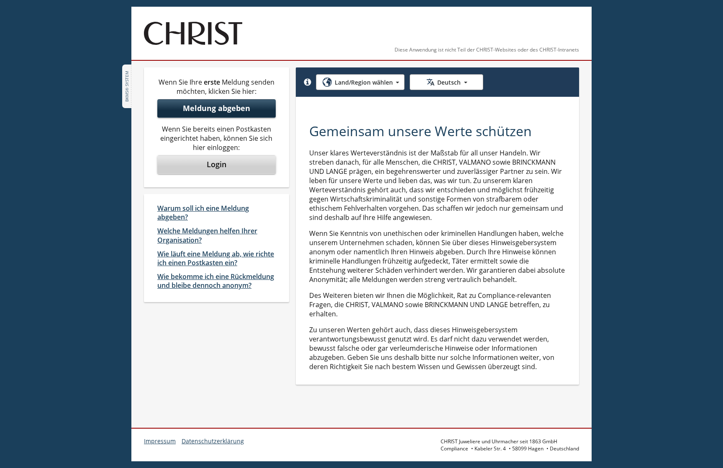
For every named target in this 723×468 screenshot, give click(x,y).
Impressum (160, 441)
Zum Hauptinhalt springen (52, 11)
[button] (307, 82)
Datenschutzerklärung (213, 441)
